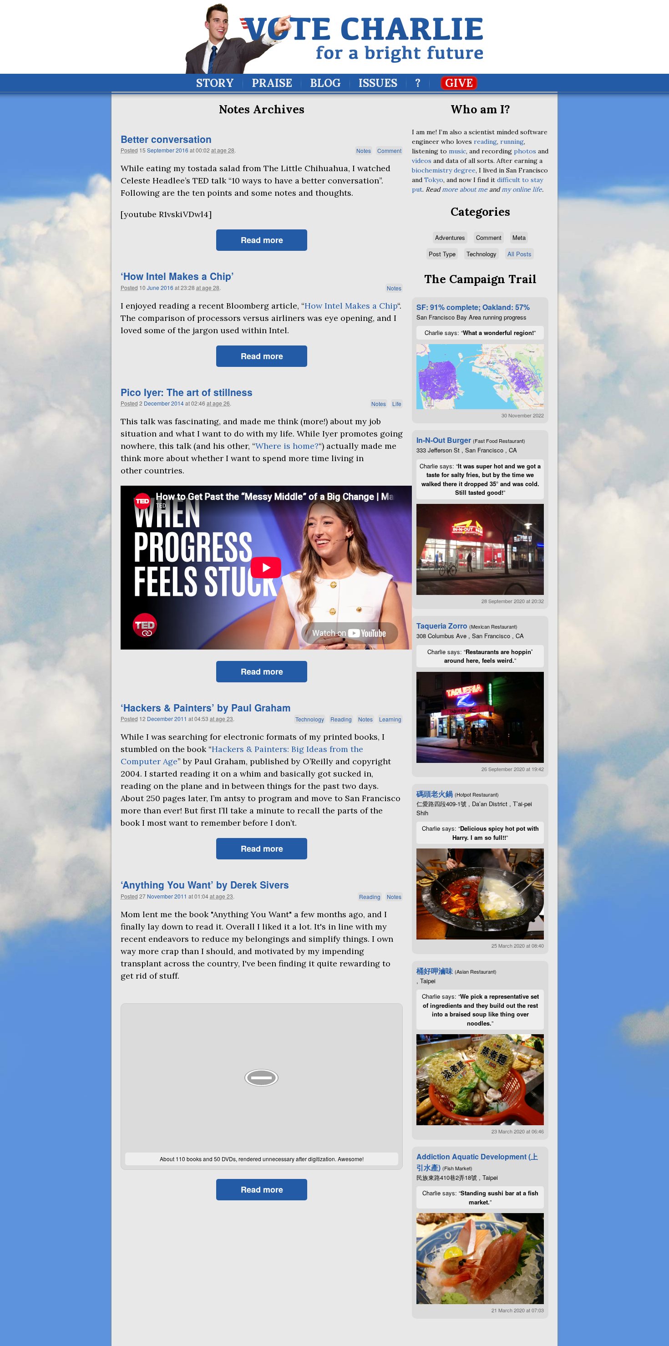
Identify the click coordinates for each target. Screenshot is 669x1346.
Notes (363, 150)
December (157, 403)
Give (459, 83)
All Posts (519, 253)
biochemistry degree (444, 170)
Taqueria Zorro (441, 625)
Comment (389, 150)
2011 (180, 718)
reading (485, 141)
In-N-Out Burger (443, 440)
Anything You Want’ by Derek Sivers (205, 884)
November (160, 896)
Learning (390, 719)
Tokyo (433, 180)
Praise (272, 83)
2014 (177, 403)
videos (421, 161)
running (512, 141)
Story (215, 83)
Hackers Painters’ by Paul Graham (206, 707)
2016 (182, 150)
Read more (262, 240)
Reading (341, 719)
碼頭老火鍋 (434, 793)
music (457, 151)
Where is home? (287, 446)
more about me (464, 189)
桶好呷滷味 (434, 970)
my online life (522, 189)
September (160, 150)
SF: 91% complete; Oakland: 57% (473, 307)
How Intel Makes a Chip (350, 305)
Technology (309, 719)
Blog (325, 83)
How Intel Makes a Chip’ (177, 276)
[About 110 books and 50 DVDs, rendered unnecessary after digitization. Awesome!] (261, 1078)
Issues (378, 83)
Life (396, 403)
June (153, 287)
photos (525, 151)
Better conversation (166, 139)
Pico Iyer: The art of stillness (187, 392)
